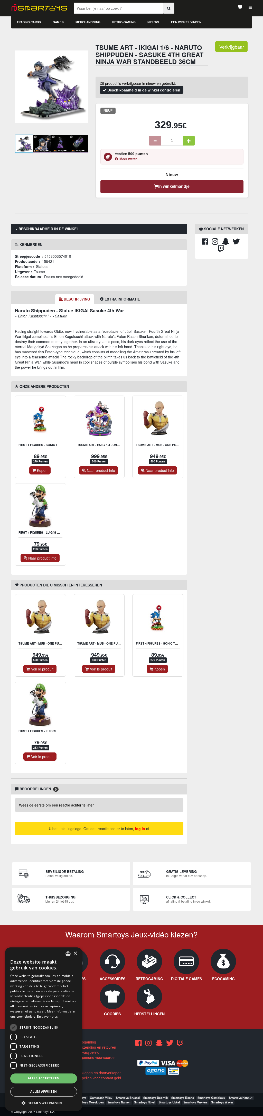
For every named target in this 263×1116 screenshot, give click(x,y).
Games (58, 22)
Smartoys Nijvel (144, 1102)
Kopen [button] (42, 470)
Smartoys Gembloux (211, 1098)
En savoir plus (47, 1016)
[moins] (155, 141)
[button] (43, 1103)
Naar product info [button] (100, 470)
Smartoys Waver (222, 1102)
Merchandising (88, 22)
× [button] (75, 953)
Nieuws (153, 22)
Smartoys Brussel (128, 1098)
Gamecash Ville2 (101, 1098)
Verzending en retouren (96, 1047)
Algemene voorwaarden (97, 1057)
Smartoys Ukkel (169, 1102)
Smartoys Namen (118, 1102)
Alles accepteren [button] (43, 1078)
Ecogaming (86, 1042)
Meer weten (128, 159)
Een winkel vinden (186, 22)
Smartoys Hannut (240, 1098)
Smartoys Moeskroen (89, 1102)
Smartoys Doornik (155, 1098)
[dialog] (43, 1029)
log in (140, 828)
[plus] (189, 141)
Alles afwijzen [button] (43, 1091)
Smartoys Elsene (182, 1098)
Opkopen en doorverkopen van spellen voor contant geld (97, 1075)
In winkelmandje (174, 186)
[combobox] (68, 953)
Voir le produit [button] (41, 668)
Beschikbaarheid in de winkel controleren (143, 89)
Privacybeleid (88, 1052)
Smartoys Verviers (195, 1102)
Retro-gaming (124, 22)
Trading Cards (29, 22)
